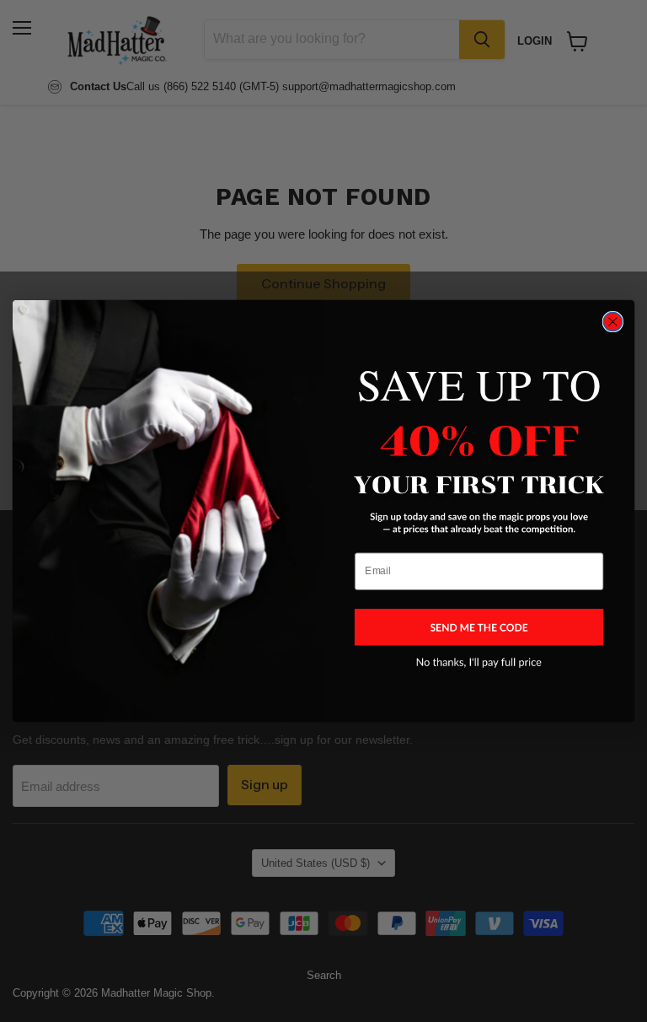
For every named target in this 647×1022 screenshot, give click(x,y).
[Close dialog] (612, 321)
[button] (479, 627)
